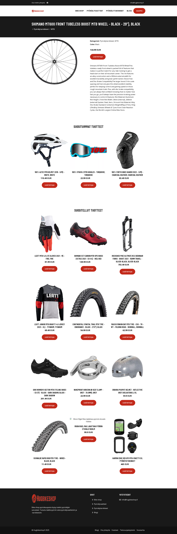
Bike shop (79, 11)
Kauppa (139, 11)
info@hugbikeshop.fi (137, 3)
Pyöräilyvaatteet (95, 11)
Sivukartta (141, 530)
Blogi (129, 11)
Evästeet (115, 530)
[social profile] (47, 3)
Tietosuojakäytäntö (127, 530)
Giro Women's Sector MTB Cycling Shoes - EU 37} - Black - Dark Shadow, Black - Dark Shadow (49, 392)
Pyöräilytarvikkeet (115, 11)
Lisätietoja (98, 57)
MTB (53, 29)
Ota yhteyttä (105, 530)
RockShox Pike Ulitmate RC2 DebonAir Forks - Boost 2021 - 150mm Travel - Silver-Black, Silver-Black (127, 259)
